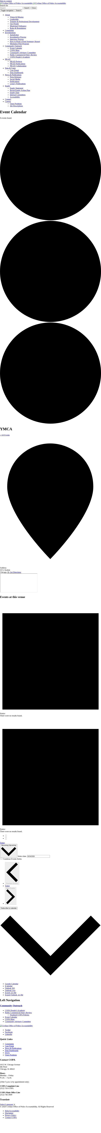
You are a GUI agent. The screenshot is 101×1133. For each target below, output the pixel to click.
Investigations (10, 33)
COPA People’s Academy (20, 57)
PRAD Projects (16, 61)
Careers (8, 101)
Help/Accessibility (12, 1111)
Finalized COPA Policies (19, 1015)
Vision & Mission (17, 17)
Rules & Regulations (18, 28)
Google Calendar (11, 984)
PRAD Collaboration (18, 66)
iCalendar (8, 986)
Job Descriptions (16, 106)
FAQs (7, 1053)
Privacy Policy (10, 1115)
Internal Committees (17, 95)
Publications (14, 81)
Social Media (15, 79)
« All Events (5, 435)
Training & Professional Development (24, 21)
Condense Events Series (12, 859)
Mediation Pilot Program (19, 44)
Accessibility (15, 97)
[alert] (50, 659)
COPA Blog (14, 50)
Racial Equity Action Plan (20, 90)
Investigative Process (18, 37)
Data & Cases (10, 68)
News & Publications (13, 75)
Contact (8, 99)
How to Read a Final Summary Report (25, 41)
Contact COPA (11, 1117)
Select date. (22, 856)
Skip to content (6, 1)
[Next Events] (6, 838)
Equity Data (14, 93)
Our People (14, 24)
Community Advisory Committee (23, 53)
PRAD (7, 59)
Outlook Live (10, 990)
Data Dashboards (16, 73)
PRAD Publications (17, 64)
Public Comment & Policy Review (23, 55)
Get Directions (15, 572)
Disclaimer (9, 1113)
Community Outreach (13, 46)
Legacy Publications (18, 84)
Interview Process (17, 39)
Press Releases (15, 77)
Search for (4, 5)
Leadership (14, 19)
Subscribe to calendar (9, 908)
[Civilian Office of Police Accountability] (33, 3)
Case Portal (14, 70)
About (7, 15)
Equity (7, 86)
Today (2, 843)
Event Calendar (16, 48)
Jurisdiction (14, 35)
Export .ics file (10, 993)
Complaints (9, 30)
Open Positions (16, 104)
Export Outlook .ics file (14, 995)
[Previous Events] (6, 836)
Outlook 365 (10, 988)
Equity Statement (16, 88)
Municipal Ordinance (18, 26)
